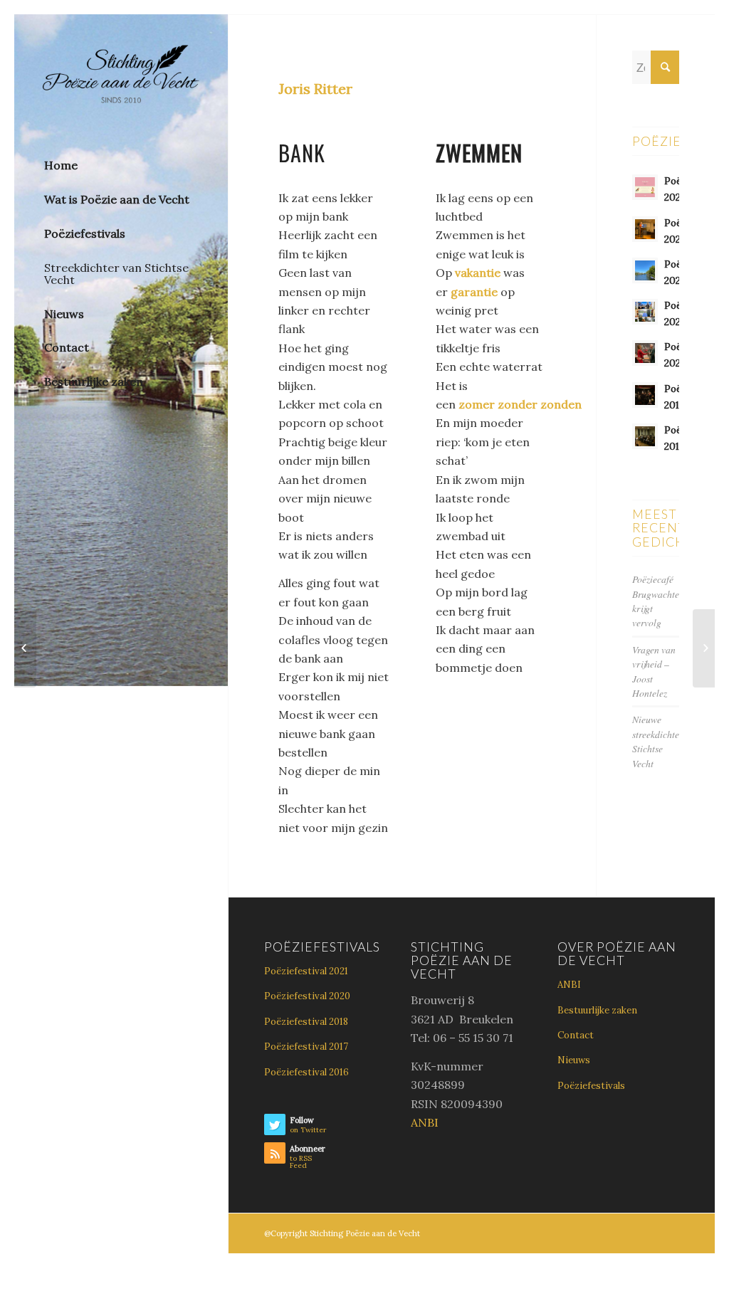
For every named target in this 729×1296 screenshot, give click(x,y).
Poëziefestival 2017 (306, 1047)
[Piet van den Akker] (25, 648)
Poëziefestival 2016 (306, 1072)
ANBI (425, 1122)
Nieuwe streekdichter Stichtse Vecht (657, 740)
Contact (575, 1035)
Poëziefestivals (591, 1086)
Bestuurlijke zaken (597, 1010)
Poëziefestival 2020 (307, 996)
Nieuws (573, 1060)
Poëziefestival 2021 (306, 971)
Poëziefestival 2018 (306, 1022)
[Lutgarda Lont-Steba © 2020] (704, 648)
